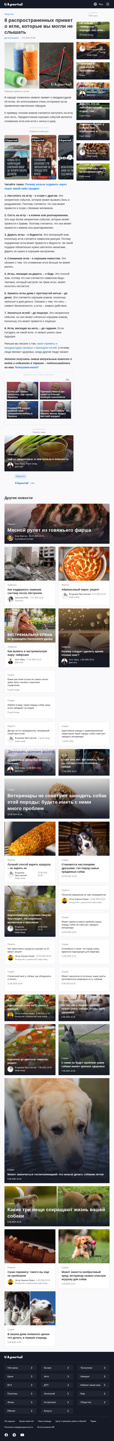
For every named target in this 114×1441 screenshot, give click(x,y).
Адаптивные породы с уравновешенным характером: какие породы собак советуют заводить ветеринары (83, 733)
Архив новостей (26, 1421)
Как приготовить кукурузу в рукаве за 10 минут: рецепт (28, 950)
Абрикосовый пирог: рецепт (80, 589)
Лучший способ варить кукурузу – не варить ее (29, 866)
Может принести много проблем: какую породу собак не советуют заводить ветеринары (81, 924)
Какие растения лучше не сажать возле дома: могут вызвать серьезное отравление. (28, 682)
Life (32, 483)
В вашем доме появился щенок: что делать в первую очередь (29, 1336)
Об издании (9, 1421)
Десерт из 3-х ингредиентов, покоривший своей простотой (28, 732)
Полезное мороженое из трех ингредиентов (84, 894)
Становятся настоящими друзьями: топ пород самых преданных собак (80, 868)
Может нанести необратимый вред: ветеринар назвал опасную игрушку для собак (84, 1276)
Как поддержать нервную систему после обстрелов (25, 591)
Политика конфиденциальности (18, 1427)
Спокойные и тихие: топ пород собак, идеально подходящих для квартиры (81, 950)
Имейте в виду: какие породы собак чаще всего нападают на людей (29, 706)
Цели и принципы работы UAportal (71, 1421)
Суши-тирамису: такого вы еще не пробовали (28, 1274)
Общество (9, 14)
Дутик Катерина (11, 38)
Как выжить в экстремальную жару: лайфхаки (27, 653)
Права (93, 1421)
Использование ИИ (45, 1427)
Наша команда (44, 1421)
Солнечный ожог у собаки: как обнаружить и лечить (29, 977)
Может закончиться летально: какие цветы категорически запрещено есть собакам (84, 977)
